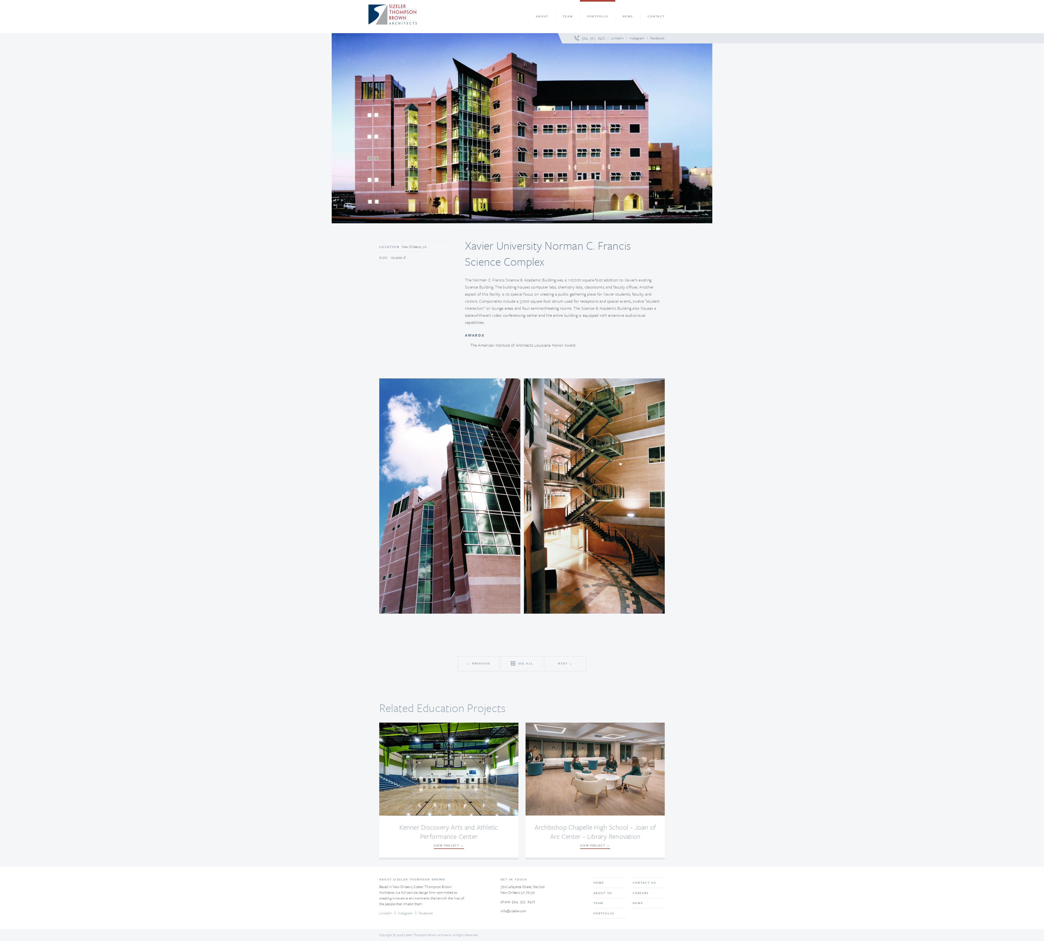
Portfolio (604, 913)
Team (599, 903)
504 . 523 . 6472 (593, 38)
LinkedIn (617, 38)
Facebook (657, 38)
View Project (446, 845)
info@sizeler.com (513, 911)
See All (525, 663)
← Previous (478, 663)
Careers (641, 893)
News (638, 903)
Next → (565, 663)
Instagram (636, 38)
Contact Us (644, 882)
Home (599, 882)
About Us (603, 893)
